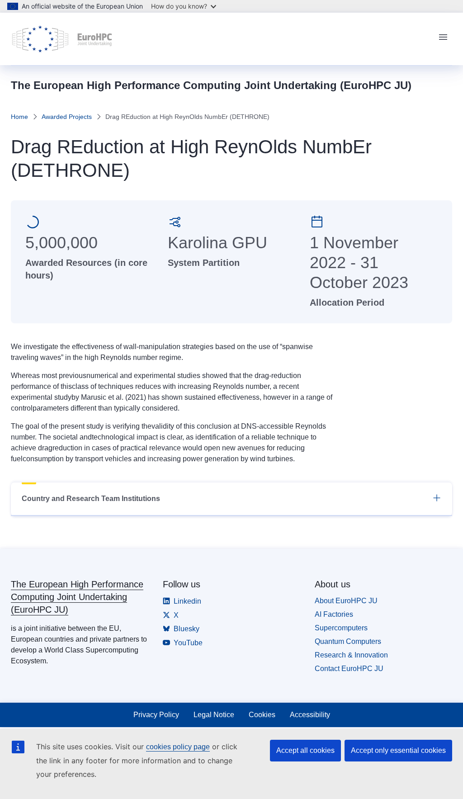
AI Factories (334, 614)
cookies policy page (178, 747)
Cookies (262, 715)
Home (19, 116)
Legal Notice (214, 715)
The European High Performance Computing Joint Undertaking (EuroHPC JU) (77, 597)
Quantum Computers (348, 641)
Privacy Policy (156, 715)
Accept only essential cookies (398, 750)
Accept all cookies (305, 750)
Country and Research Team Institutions (91, 498)
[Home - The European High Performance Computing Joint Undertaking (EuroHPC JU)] (62, 39)
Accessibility (310, 715)
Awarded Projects (67, 116)
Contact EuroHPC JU (349, 668)
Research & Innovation (351, 655)
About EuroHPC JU (346, 601)
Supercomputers (341, 628)
